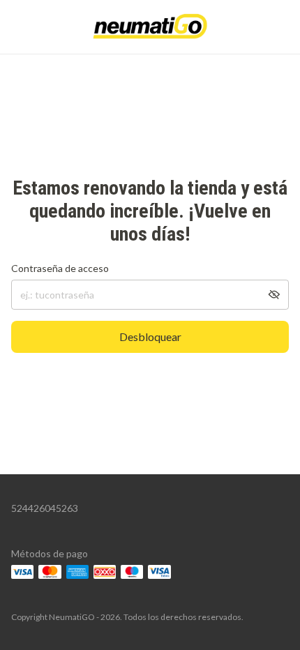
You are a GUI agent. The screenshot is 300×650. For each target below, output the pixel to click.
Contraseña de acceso (60, 268)
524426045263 (44, 508)
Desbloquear (150, 336)
